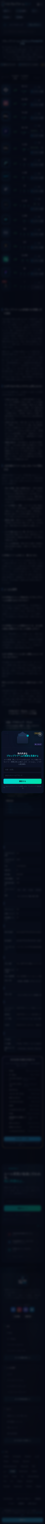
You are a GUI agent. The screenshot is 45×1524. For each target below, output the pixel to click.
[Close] (40, 734)
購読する (22, 781)
